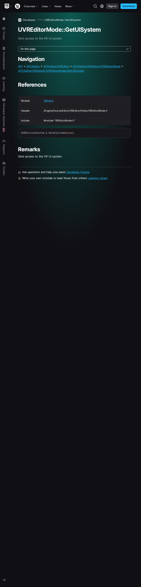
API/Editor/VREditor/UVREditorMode (97, 66)
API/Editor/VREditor (56, 66)
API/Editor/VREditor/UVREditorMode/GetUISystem (51, 71)
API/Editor (33, 66)
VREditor (49, 100)
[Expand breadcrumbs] (40, 20)
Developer (29, 19)
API (20, 66)
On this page (28, 48)
